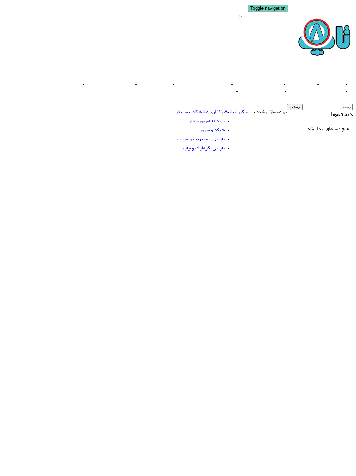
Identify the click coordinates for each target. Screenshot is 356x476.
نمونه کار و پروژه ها (258, 91)
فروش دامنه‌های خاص (255, 84)
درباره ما (329, 84)
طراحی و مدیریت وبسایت (199, 84)
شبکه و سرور (151, 84)
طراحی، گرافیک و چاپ (106, 84)
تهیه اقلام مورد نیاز (56, 84)
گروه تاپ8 (234, 112)
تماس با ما (218, 91)
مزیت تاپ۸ (298, 84)
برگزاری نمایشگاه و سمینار (313, 91)
